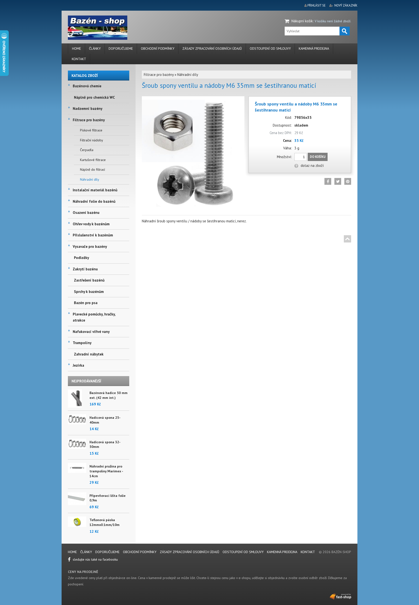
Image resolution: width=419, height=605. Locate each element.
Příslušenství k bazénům (93, 235)
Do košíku (317, 157)
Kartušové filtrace (93, 160)
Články (95, 48)
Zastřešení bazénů (89, 280)
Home (76, 48)
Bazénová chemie (87, 86)
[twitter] (337, 181)
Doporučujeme (121, 48)
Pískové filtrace (91, 130)
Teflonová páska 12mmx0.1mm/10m (104, 522)
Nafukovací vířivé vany (91, 331)
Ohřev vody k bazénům (91, 224)
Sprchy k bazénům (89, 291)
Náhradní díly (89, 179)
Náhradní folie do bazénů (94, 201)
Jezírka (78, 365)
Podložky (81, 257)
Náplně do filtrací (92, 169)
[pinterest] (347, 181)
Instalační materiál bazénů (95, 190)
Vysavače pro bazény (90, 246)
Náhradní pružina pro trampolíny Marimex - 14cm (106, 471)
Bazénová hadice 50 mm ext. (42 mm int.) (108, 395)
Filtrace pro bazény (89, 120)
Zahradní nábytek (89, 354)
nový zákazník (345, 5)
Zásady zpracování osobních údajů (212, 48)
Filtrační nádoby (91, 140)
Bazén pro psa (85, 302)
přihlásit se (316, 5)
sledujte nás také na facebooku (95, 559)
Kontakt (79, 59)
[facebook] (327, 181)
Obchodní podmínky (157, 48)
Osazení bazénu (86, 212)
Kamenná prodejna (314, 48)
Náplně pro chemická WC (94, 97)
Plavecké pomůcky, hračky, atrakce (94, 317)
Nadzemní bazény (87, 108)
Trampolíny (82, 342)
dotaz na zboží (312, 165)
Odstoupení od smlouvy (270, 48)
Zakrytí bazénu (85, 269)
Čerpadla (86, 150)
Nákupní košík (302, 21)
